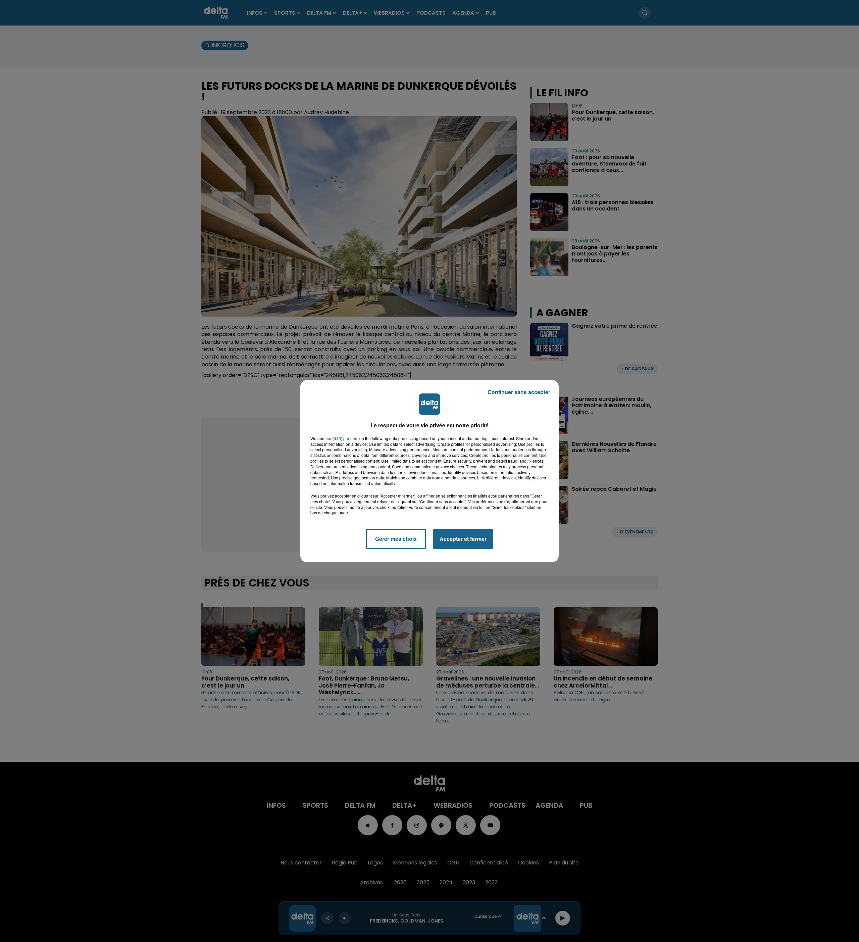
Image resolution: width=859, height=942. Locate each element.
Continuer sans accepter (519, 392)
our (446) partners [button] (341, 438)
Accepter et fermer (463, 539)
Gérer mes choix (396, 539)
